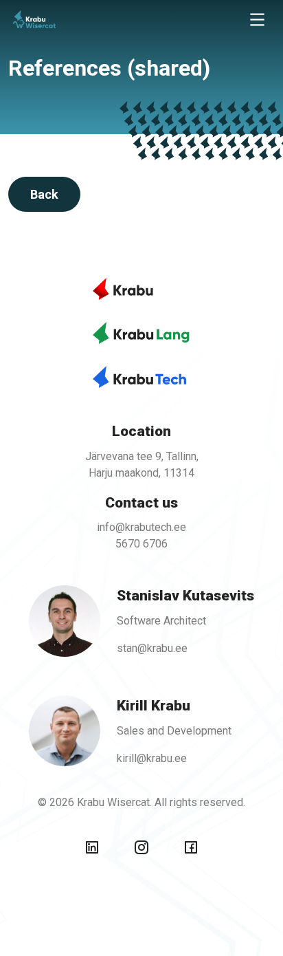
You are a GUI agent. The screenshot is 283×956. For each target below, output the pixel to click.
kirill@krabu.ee (152, 758)
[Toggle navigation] (257, 20)
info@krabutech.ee (141, 527)
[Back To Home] (66, 19)
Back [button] (44, 194)
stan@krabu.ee (152, 648)
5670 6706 (141, 543)
